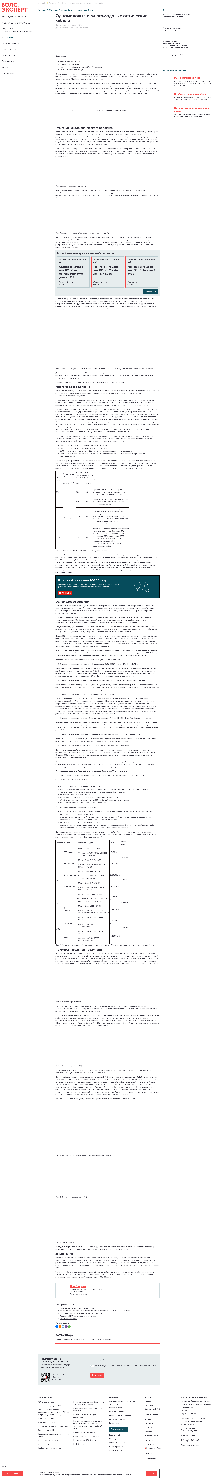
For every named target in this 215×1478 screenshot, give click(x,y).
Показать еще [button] (150, 292)
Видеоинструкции (152, 1435)
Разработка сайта (188, 1445)
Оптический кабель (58, 10)
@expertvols (56, 1379)
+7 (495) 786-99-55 (188, 1414)
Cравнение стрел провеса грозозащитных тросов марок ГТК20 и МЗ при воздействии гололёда (53, 1412)
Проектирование (116, 1447)
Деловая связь (151, 1431)
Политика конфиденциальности (194, 1418)
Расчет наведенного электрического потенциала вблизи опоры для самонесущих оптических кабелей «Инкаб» (88, 1425)
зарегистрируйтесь (81, 1339)
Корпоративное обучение (120, 1415)
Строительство (115, 1450)
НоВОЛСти (149, 1444)
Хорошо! (151, 1474)
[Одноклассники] (60, 1326)
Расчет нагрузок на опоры (84, 1432)
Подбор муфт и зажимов (48, 1440)
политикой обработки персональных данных (122, 1365)
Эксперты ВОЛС (10, 55)
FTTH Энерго (78, 1444)
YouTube (66, 592)
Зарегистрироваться (13, 1473)
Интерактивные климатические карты (53, 1426)
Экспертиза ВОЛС (152, 1409)
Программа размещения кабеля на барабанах (87, 1409)
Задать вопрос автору (79, 1294)
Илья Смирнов (78, 1286)
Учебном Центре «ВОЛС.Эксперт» (98, 1277)
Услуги (5, 37)
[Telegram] (63, 1326)
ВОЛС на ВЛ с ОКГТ (46, 1418)
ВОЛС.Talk (149, 1427)
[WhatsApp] (69, 1326)
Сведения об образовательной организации (17, 30)
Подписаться (97, 1375)
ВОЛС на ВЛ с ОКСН (46, 1422)
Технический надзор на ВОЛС (50, 1406)
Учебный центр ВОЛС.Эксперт (17, 23)
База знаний (8, 61)
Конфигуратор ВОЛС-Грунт (84, 1440)
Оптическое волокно (77, 10)
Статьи (91, 10)
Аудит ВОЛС (150, 1405)
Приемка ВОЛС (151, 1401)
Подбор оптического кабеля (49, 1448)
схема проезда (187, 1407)
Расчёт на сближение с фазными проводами (86, 1416)
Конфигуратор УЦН (46, 1430)
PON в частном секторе (48, 1402)
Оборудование (115, 1439)
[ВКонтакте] (56, 1326)
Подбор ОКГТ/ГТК (45, 1444)
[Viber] (66, 1326)
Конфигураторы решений (14, 17)
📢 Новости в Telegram (154, 1448)
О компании (8, 73)
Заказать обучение (118, 1429)
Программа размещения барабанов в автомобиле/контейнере (88, 1403)
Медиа (5, 67)
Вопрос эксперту (10, 49)
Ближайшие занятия (117, 1411)
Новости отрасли (10, 43)
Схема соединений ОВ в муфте (86, 1436)
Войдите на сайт (62, 1339)
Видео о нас (114, 1423)
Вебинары (149, 1423)
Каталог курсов (115, 1408)
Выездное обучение (117, 1419)
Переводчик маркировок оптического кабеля (53, 1435)
